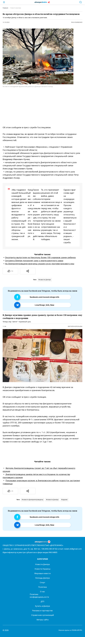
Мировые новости (42, 573)
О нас (42, 591)
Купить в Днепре (42, 606)
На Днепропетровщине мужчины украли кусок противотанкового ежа (39, 263)
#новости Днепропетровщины (32, 500)
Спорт (42, 582)
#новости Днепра (45, 280)
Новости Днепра (42, 564)
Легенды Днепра (42, 578)
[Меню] (4, 2)
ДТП (42, 601)
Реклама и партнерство (42, 610)
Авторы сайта (42, 619)
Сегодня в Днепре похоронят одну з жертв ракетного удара (34, 260)
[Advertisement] (41, 106)
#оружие (64, 500)
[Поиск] (80, 2)
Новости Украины (42, 569)
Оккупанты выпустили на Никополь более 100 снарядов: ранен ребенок (40, 257)
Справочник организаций (42, 615)
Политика (42, 587)
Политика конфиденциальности (39, 595)
